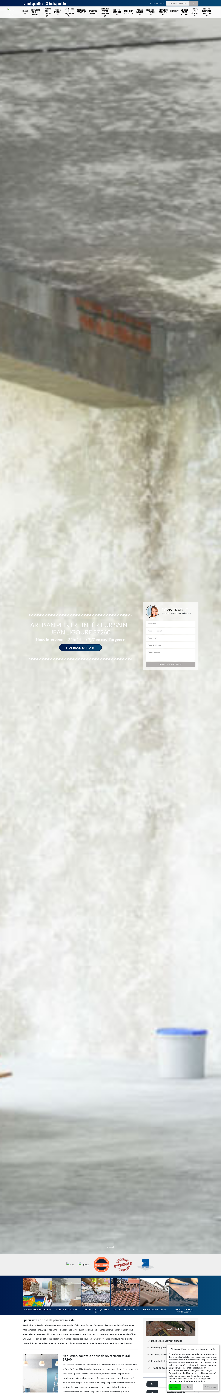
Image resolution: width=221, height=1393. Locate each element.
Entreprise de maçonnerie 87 (69, 12)
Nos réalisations (80, 647)
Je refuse (187, 1387)
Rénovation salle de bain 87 (35, 12)
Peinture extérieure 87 (116, 12)
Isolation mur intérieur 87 (47, 12)
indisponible (34, 3)
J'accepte (174, 1387)
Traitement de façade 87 (129, 12)
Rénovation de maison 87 (163, 12)
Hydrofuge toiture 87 (93, 12)
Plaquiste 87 (174, 12)
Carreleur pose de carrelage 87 (105, 12)
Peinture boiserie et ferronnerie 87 (207, 12)
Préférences (210, 1387)
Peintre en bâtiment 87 (194, 12)
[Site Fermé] (11, 12)
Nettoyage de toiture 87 (81, 12)
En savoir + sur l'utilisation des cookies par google (192, 1373)
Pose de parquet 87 (139, 12)
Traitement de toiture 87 (150, 12)
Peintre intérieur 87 (57, 12)
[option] (110, 696)
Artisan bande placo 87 (184, 12)
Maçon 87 (25, 12)
